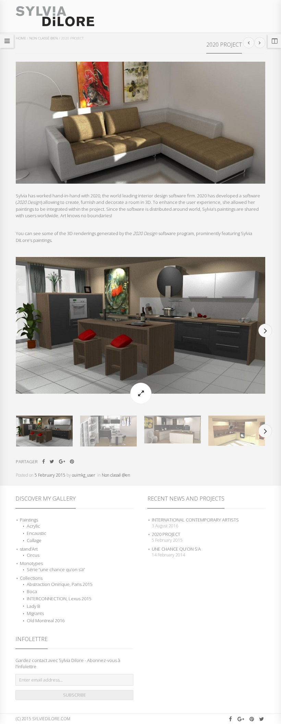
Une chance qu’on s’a (176, 549)
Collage (34, 540)
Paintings (29, 520)
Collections (31, 578)
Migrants (35, 613)
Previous (16, 330)
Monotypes (31, 563)
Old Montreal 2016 (45, 620)
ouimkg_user (83, 475)
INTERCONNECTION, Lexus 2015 (59, 599)
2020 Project (166, 534)
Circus (33, 555)
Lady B (33, 606)
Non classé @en (43, 38)
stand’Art (29, 549)
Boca (32, 591)
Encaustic (36, 533)
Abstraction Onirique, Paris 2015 (59, 584)
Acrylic (33, 526)
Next (265, 330)
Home (21, 38)
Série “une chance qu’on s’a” (56, 569)
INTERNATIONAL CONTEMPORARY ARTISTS (195, 520)
